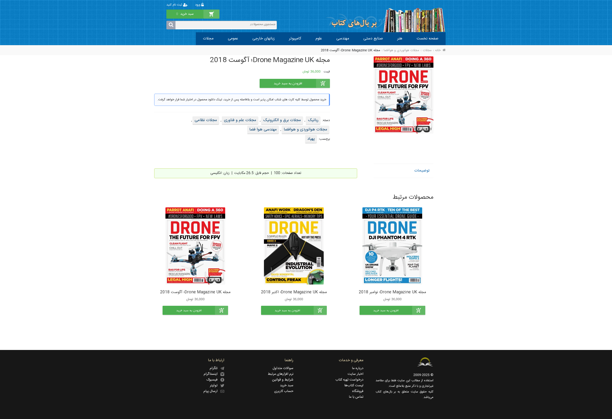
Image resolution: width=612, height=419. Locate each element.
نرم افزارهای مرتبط (280, 374)
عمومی (233, 38)
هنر (399, 38)
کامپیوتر (295, 38)
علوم (319, 38)
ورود (198, 4)
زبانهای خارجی (263, 38)
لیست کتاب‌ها (353, 385)
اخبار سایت (355, 374)
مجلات (208, 38)
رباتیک (313, 120)
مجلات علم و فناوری (240, 120)
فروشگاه (357, 391)
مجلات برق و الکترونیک (282, 120)
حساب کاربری (283, 391)
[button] (392, 310)
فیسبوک (213, 380)
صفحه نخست (427, 38)
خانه (438, 50)
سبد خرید (286, 385)
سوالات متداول (283, 368)
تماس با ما (356, 397)
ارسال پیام (211, 391)
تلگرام (215, 368)
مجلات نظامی (206, 120)
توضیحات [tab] (422, 170)
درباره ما (357, 368)
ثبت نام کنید (174, 4)
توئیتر (215, 385)
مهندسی (342, 38)
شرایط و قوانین (282, 380)
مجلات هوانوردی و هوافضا (401, 50)
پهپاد (311, 138)
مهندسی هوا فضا (263, 129)
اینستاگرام (212, 374)
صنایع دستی (373, 38)
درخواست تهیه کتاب (349, 380)
